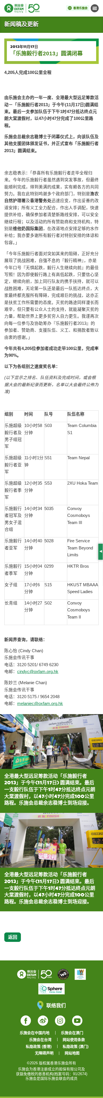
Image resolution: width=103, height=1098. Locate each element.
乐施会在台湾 (40, 1039)
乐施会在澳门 (72, 1033)
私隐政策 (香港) (39, 1046)
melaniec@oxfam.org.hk (40, 703)
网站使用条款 (74, 1039)
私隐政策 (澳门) (75, 1046)
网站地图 (72, 1053)
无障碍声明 (44, 1053)
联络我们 (56, 1005)
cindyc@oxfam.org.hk (37, 671)
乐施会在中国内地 (34, 1033)
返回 (12, 937)
